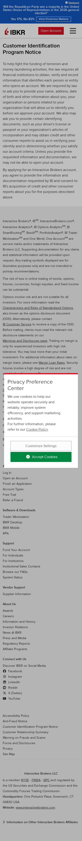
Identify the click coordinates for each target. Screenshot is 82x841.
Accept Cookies (44, 457)
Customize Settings (41, 446)
